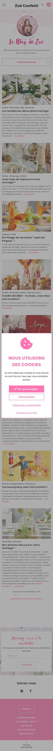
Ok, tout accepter (27, 389)
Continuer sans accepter (26, 413)
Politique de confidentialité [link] (27, 405)
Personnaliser (27, 397)
